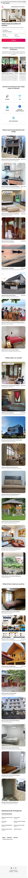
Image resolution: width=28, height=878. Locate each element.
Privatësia (11, 871)
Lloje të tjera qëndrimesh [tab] (7, 813)
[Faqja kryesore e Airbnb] (3, 7)
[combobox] (13, 32)
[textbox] (7, 36)
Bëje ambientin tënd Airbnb (18, 6)
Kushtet (16, 871)
